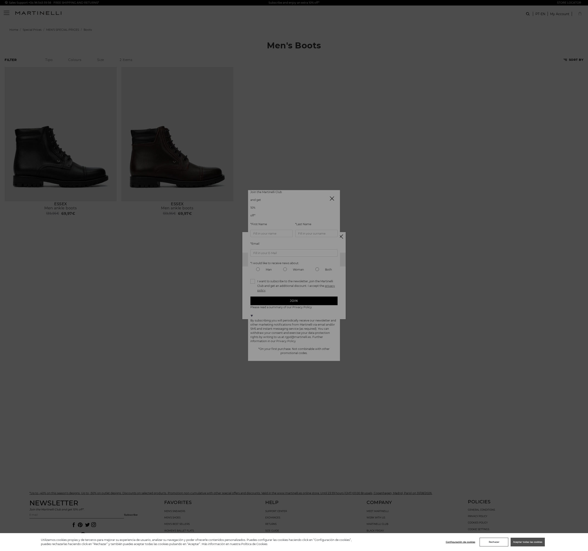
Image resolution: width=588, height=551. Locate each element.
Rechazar (494, 542)
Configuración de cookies (460, 542)
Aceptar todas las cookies (527, 542)
